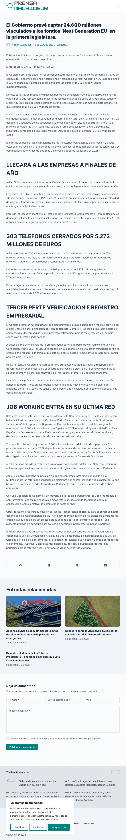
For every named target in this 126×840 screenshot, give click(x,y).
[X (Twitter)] (49, 565)
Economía (62, 45)
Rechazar (38, 827)
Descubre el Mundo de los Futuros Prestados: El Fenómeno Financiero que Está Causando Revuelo (33, 657)
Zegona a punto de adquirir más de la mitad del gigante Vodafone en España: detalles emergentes (32, 634)
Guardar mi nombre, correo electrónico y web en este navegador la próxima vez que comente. (55, 738)
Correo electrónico (58, 699)
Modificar (19, 827)
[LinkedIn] (105, 565)
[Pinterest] (77, 565)
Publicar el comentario (22, 747)
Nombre (14, 699)
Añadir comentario (19, 710)
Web (88, 699)
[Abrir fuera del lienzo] (118, 5)
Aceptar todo (59, 827)
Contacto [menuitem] (88, 823)
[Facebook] (20, 565)
